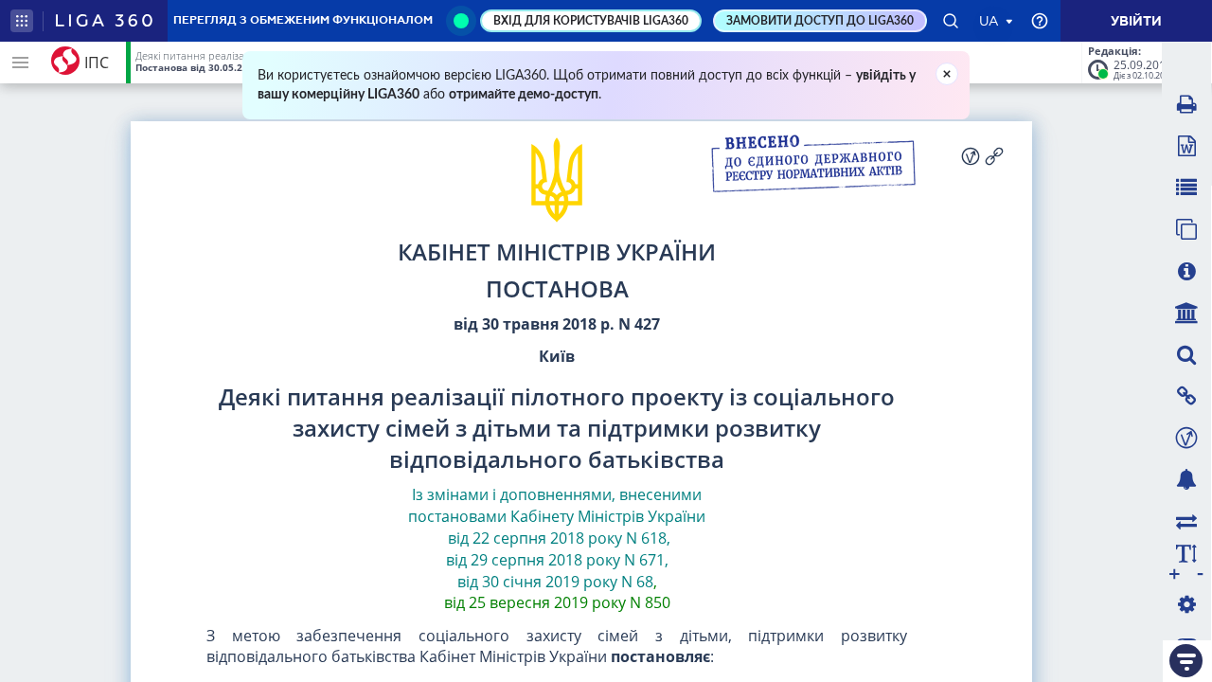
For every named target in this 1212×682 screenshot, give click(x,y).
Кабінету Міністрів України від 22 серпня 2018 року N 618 (575, 527)
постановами (457, 516)
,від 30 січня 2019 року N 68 (562, 570)
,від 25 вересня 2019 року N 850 (557, 592)
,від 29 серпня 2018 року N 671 (558, 549)
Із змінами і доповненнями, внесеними (557, 494)
